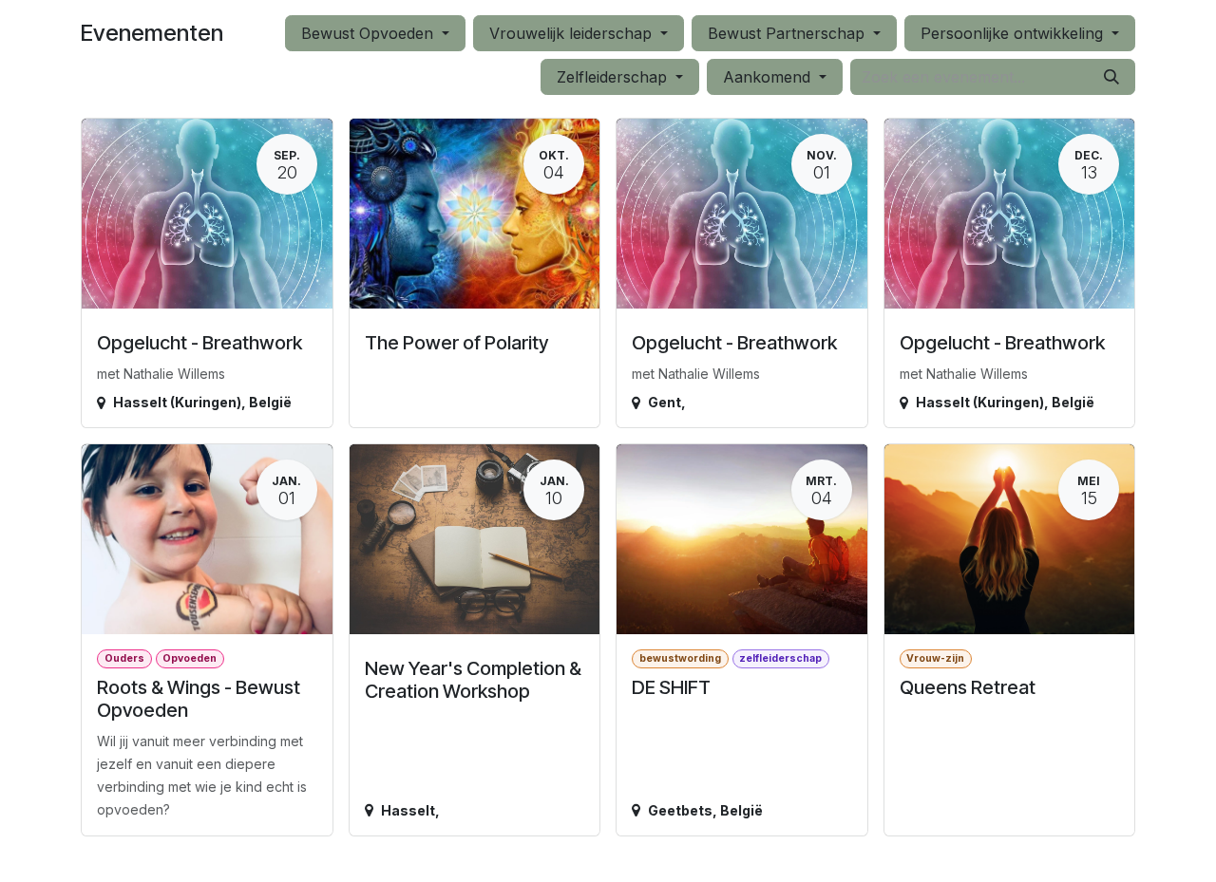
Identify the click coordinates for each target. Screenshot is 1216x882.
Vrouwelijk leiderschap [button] (572, 33)
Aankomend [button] (769, 76)
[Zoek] (1111, 77)
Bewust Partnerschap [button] (788, 33)
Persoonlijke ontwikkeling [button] (1014, 33)
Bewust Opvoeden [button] (369, 33)
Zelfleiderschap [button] (614, 76)
